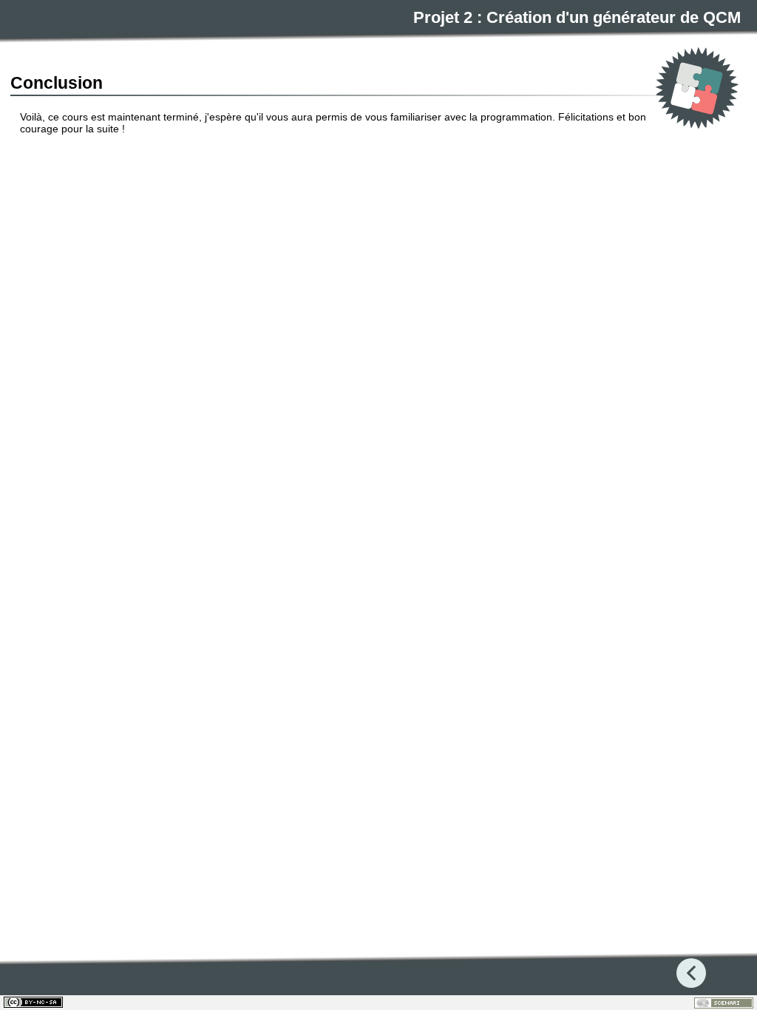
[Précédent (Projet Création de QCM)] (691, 973)
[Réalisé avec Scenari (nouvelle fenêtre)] (723, 1003)
